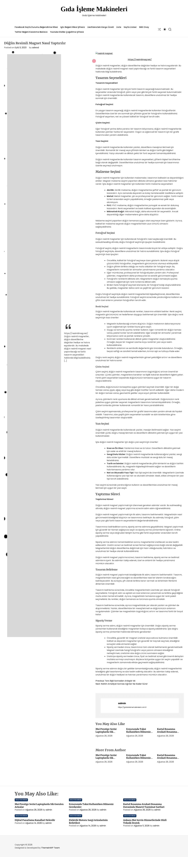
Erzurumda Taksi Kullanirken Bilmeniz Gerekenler (138, 732)
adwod (35, 47)
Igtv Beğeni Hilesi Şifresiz (72, 27)
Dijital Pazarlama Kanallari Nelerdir (35, 820)
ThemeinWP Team (50, 847)
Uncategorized (21, 800)
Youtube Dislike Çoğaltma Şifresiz (67, 32)
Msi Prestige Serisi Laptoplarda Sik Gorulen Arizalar (106, 732)
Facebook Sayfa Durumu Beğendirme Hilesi (36, 27)
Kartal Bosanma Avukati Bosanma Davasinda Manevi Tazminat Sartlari (167, 733)
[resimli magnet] (104, 53)
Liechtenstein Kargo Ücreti (100, 27)
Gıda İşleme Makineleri (94, 9)
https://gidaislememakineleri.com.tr (132, 707)
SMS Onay (144, 27)
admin (122, 703)
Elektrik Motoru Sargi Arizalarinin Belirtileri (88, 821)
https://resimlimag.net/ (140, 59)
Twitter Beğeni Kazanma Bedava (31, 32)
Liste (118, 27)
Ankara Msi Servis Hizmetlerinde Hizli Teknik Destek (145, 821)
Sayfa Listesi (130, 27)
